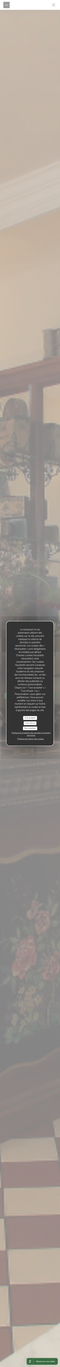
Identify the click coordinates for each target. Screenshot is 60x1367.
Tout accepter (30, 718)
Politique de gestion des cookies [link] (30, 739)
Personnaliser (30, 728)
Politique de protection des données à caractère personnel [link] (31, 734)
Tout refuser (30, 723)
